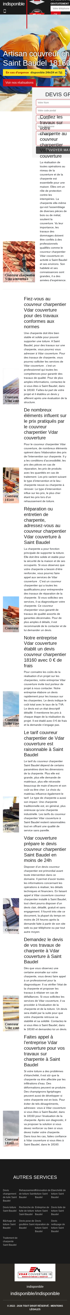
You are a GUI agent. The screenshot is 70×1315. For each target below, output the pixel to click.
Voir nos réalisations (19, 82)
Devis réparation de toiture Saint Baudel (42, 1226)
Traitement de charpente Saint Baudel (10, 1241)
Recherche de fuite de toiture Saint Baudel (26, 1211)
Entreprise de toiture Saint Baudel (42, 1211)
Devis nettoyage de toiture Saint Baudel (58, 1226)
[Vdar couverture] (35, 1273)
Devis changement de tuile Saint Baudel (10, 1195)
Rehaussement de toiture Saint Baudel (27, 1194)
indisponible (22, 1293)
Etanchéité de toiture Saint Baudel (58, 1194)
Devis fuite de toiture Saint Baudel (58, 1211)
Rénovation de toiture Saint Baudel (43, 1194)
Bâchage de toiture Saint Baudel (9, 1224)
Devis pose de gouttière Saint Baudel (26, 1224)
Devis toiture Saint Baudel (10, 1209)
